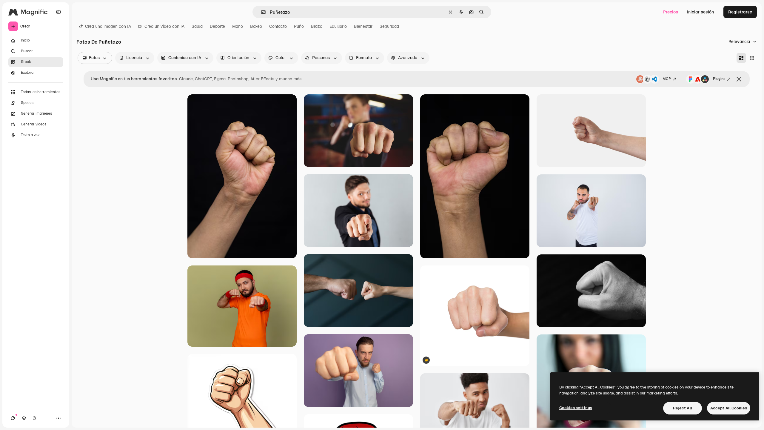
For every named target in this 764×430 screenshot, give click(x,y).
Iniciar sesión (700, 12)
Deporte (217, 26)
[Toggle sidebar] (58, 12)
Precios (670, 12)
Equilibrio (338, 26)
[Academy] (24, 418)
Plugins (719, 78)
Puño (299, 26)
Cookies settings (575, 407)
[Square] (752, 58)
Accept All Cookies (728, 408)
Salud (197, 26)
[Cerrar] (739, 79)
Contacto (278, 26)
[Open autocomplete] (261, 12)
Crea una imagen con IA (108, 26)
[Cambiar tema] (34, 418)
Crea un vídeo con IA (164, 26)
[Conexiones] (13, 418)
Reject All (682, 408)
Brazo (316, 26)
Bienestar (363, 26)
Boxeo (256, 26)
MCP (667, 78)
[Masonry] (741, 58)
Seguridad (389, 26)
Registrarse (740, 12)
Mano (237, 26)
